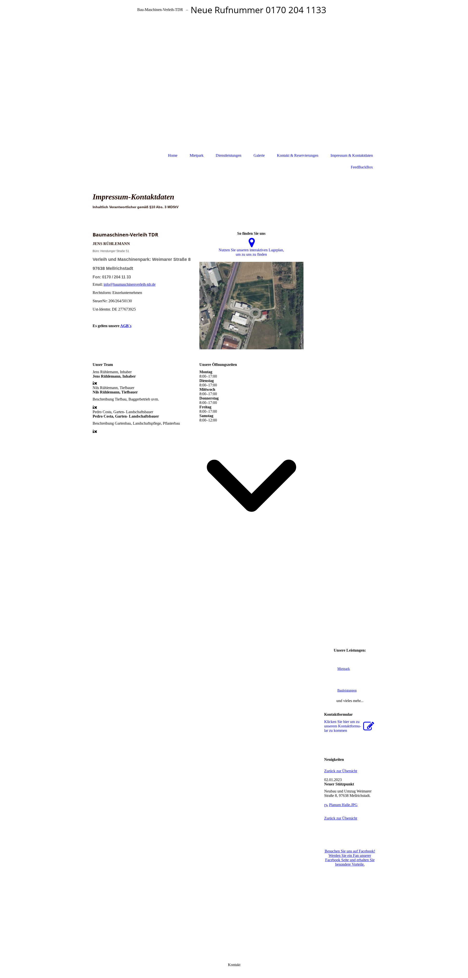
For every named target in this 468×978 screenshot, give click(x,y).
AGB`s (125, 326)
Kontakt (234, 965)
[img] (234, 83)
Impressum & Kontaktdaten (352, 155)
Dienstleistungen (228, 155)
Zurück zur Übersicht (340, 771)
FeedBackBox (362, 167)
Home (172, 155)
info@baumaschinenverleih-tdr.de (130, 284)
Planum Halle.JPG (343, 805)
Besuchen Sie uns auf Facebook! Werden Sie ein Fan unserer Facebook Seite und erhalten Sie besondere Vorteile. (350, 857)
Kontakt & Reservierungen (297, 155)
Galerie (259, 155)
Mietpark (197, 155)
